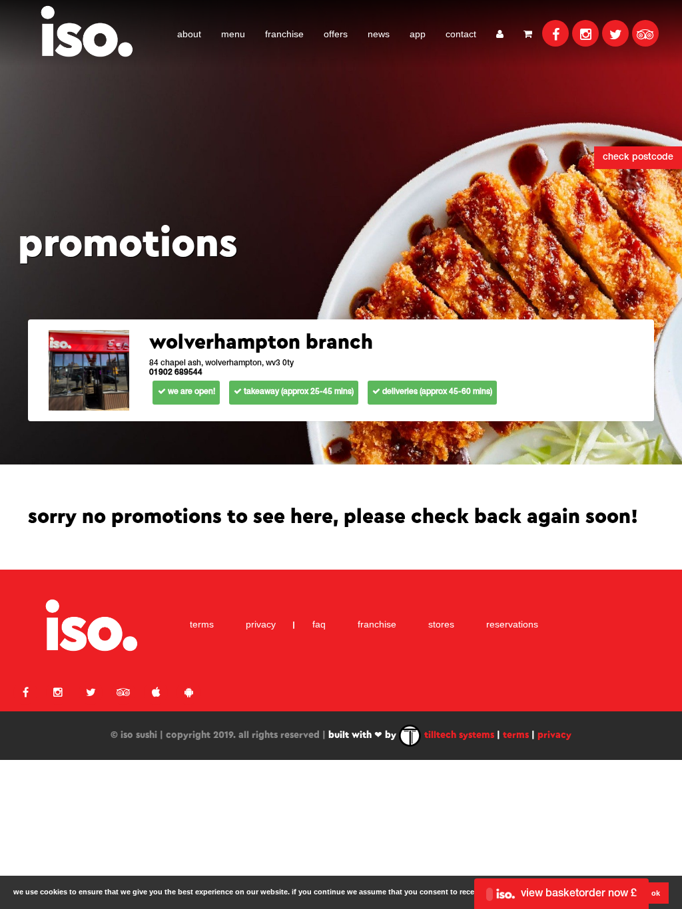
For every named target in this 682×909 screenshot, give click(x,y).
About (189, 34)
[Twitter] (615, 33)
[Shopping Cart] (527, 33)
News (379, 34)
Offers (336, 34)
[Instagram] (585, 33)
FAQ (319, 624)
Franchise (284, 34)
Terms (202, 624)
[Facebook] (555, 33)
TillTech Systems (458, 735)
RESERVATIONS (512, 624)
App (418, 34)
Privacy (261, 624)
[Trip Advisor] (645, 33)
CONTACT (461, 34)
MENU (233, 34)
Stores (441, 624)
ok (655, 893)
